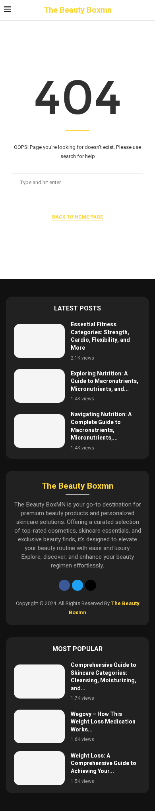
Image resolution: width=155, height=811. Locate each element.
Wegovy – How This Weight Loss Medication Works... (103, 722)
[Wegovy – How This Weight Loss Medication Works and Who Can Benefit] (39, 726)
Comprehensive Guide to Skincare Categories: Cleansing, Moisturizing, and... (103, 677)
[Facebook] (64, 585)
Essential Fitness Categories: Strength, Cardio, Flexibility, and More (100, 336)
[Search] (147, 10)
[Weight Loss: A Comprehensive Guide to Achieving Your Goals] (39, 768)
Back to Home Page (77, 217)
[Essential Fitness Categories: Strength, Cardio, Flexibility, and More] (39, 341)
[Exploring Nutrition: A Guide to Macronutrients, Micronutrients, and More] (39, 386)
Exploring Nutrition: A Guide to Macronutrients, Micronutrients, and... (104, 381)
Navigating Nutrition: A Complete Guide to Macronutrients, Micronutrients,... (101, 426)
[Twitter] (77, 585)
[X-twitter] (90, 585)
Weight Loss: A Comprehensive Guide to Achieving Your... (103, 763)
